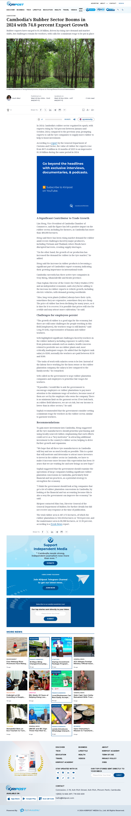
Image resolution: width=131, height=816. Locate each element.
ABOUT (102, 3)
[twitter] (45, 110)
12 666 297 (67, 794)
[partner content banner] (65, 185)
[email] (60, 110)
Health (58, 10)
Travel (66, 10)
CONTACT (112, 3)
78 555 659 (79, 794)
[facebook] (41, 110)
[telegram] (55, 110)
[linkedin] (50, 110)
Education (48, 10)
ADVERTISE (95, 3)
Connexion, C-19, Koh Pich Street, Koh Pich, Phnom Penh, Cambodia (88, 790)
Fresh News (56, 524)
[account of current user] (118, 9)
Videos (74, 10)
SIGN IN (121, 3)
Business (20, 10)
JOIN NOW (50, 588)
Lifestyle (37, 10)
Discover (11, 10)
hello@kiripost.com (65, 798)
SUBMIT (50, 619)
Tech (29, 10)
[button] (83, 110)
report (54, 143)
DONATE (50, 563)
